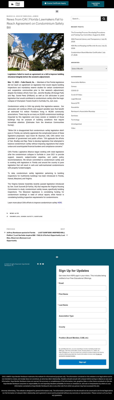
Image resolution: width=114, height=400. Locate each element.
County (62, 327)
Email (61, 283)
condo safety (27, 216)
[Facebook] (38, 264)
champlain (15, 216)
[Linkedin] (40, 264)
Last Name (63, 305)
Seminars (74, 116)
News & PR (14, 213)
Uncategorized (76, 124)
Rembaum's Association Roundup (83, 111)
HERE (60, 203)
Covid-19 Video (76, 95)
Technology (75, 120)
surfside (38, 216)
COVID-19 (74, 90)
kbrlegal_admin (30, 16)
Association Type (66, 316)
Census (73, 86)
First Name (63, 294)
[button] (57, 11)
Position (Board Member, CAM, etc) (73, 338)
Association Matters (78, 82)
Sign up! (82, 362)
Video (73, 128)
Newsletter (75, 107)
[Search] (104, 18)
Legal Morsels (76, 99)
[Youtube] (43, 264)
